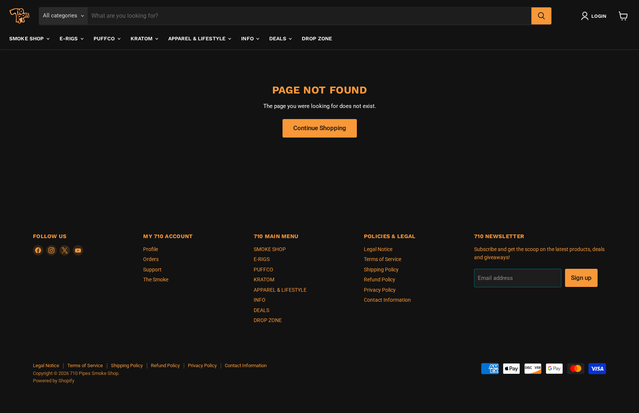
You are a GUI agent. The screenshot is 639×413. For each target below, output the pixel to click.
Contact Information (387, 300)
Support (152, 269)
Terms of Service (382, 259)
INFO (248, 38)
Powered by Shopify (53, 380)
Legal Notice (378, 249)
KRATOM (142, 38)
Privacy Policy (380, 290)
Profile (150, 249)
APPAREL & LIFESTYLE (197, 38)
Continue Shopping (319, 128)
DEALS (278, 38)
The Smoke (155, 279)
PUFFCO (105, 38)
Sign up (581, 277)
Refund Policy (379, 279)
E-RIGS (70, 38)
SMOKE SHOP (27, 38)
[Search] (541, 15)
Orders (151, 259)
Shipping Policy (381, 269)
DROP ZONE (317, 38)
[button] (595, 15)
